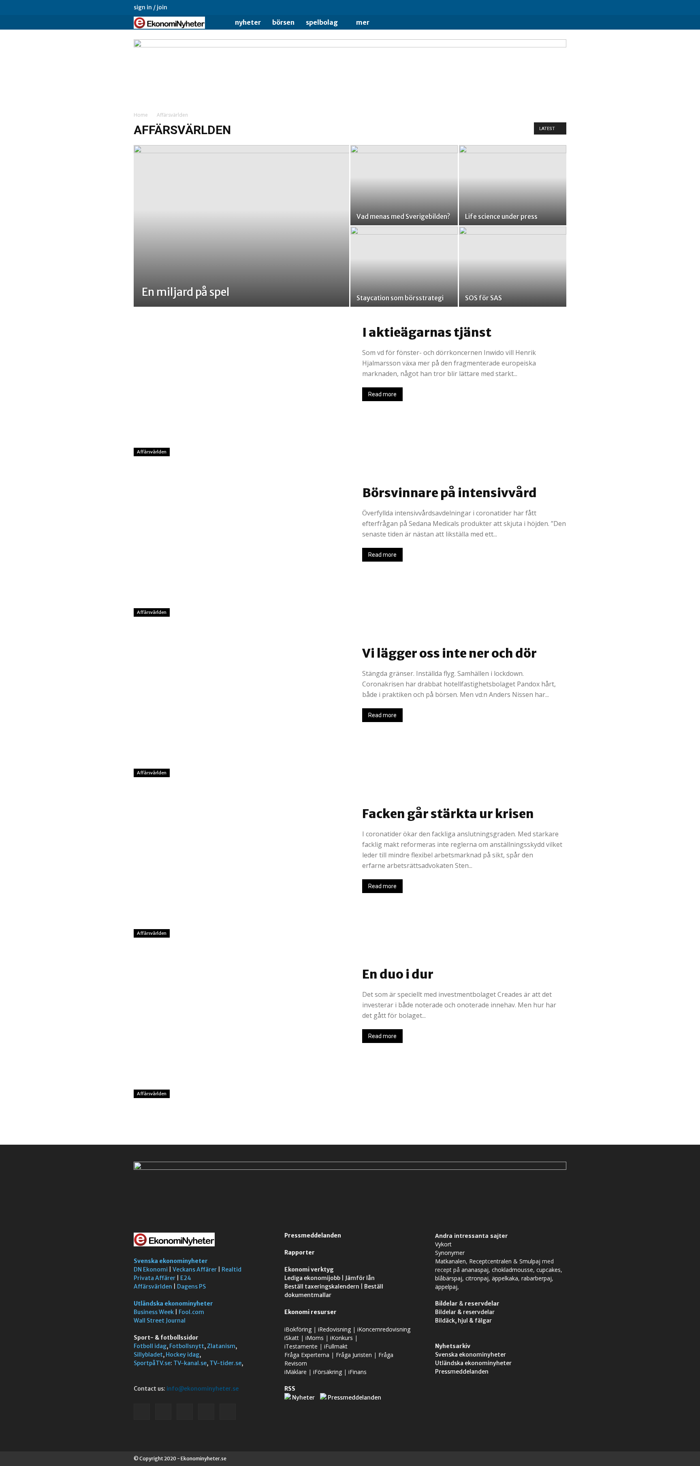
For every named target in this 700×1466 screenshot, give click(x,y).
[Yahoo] (560, 7)
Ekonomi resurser (310, 1312)
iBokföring (298, 1329)
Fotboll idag (150, 1346)
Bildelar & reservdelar (465, 1312)
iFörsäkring (327, 1372)
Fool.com (191, 1312)
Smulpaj (529, 1261)
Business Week (154, 1312)
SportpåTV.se (152, 1363)
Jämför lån (360, 1278)
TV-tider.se (225, 1363)
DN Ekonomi (151, 1269)
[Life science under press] (512, 185)
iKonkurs (341, 1338)
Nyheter (248, 22)
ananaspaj (475, 1270)
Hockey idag (182, 1354)
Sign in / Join (150, 7)
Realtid (231, 1269)
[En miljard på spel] (241, 238)
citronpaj (477, 1278)
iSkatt (291, 1338)
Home (141, 114)
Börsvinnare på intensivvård (449, 492)
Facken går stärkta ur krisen (448, 813)
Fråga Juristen (354, 1355)
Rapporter (299, 1252)
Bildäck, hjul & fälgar (463, 1320)
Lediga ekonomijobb (312, 1278)
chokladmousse (512, 1270)
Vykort (443, 1244)
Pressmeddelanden (312, 1235)
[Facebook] (507, 7)
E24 (185, 1278)
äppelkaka (505, 1278)
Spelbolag (322, 22)
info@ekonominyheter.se (202, 1388)
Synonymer (450, 1253)
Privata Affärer (154, 1278)
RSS (289, 1388)
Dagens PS (191, 1286)
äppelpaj (446, 1287)
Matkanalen (450, 1261)
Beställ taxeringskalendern (321, 1286)
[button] (556, 23)
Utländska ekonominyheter (173, 1303)
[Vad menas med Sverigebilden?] (404, 185)
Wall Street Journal (160, 1320)
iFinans (357, 1372)
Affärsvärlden (151, 452)
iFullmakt (336, 1346)
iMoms (314, 1338)
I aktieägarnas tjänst (426, 332)
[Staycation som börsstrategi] (404, 267)
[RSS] (533, 7)
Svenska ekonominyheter (171, 1261)
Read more (382, 394)
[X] (547, 7)
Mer (362, 22)
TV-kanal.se (190, 1363)
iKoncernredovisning (383, 1329)
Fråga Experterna (306, 1355)
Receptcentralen (490, 1261)
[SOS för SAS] (512, 267)
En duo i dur (397, 974)
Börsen (283, 22)
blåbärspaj (448, 1278)
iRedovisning (334, 1329)
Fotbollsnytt (186, 1346)
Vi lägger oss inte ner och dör (449, 653)
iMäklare (295, 1372)
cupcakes (548, 1270)
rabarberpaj (536, 1278)
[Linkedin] (520, 7)
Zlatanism (221, 1346)
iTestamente (301, 1346)
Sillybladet (148, 1354)
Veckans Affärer (195, 1269)
